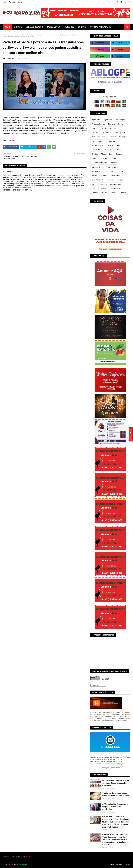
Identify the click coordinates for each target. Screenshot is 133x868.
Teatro (94, 188)
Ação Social (96, 120)
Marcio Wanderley (9, 58)
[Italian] (118, 106)
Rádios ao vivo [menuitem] (54, 27)
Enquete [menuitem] (18, 27)
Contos (116, 128)
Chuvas (94, 128)
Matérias (114, 163)
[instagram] (125, 2)
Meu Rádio (95, 171)
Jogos (114, 158)
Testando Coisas (116, 188)
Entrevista (111, 141)
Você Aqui (123, 193)
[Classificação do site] (106, 708)
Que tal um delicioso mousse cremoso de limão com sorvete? (116, 794)
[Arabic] (96, 102)
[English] (96, 106)
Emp (93, 141)
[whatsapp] (129, 2)
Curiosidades (106, 133)
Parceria (12, 2)
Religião (120, 180)
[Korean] (102, 102)
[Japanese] (107, 102)
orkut (112, 171)
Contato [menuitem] (82, 27)
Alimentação (120, 120)
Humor (94, 158)
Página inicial (7, 35)
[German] (107, 106)
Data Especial (120, 133)
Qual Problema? (97, 180)
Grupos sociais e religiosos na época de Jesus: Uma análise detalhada (115, 783)
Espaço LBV (108, 150)
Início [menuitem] (7, 27)
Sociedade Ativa (116, 184)
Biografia (111, 124)
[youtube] (120, 49)
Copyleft (6, 857)
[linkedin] (120, 56)
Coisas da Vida (25, 857)
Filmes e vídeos (106, 154)
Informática (104, 158)
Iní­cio (4, 2)
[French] (102, 106)
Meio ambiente (113, 167)
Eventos (95, 154)
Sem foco (103, 184)
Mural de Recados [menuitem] (34, 27)
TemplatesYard (21, 864)
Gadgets (119, 154)
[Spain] (113, 106)
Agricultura (108, 120)
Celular (120, 124)
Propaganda (115, 176)
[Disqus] (45, 283)
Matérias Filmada (98, 167)
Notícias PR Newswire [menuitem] (100, 27)
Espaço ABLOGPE (98, 145)
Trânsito (104, 193)
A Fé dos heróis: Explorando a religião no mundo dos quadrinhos (115, 806)
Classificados (106, 128)
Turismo (114, 193)
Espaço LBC (96, 150)
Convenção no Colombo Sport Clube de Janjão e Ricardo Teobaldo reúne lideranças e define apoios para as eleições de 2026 (115, 839)
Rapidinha (110, 180)
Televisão (17, 35)
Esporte (118, 150)
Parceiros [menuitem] (69, 27)
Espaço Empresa (114, 145)
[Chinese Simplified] (113, 102)
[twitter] (121, 2)
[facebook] (117, 2)
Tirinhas (95, 193)
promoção (104, 176)
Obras (105, 171)
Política (94, 176)
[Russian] (118, 102)
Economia (112, 137)
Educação (123, 137)
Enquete (101, 141)
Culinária (95, 133)
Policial (120, 171)
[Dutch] (124, 106)
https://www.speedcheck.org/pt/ (112, 764)
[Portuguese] (124, 102)
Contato (20, 2)
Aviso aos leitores (98, 124)
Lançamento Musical (99, 163)
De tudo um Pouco (98, 137)
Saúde (94, 184)
